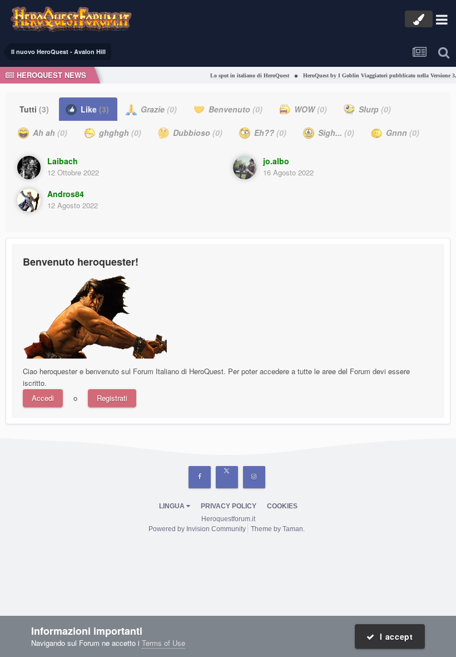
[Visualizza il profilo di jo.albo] (244, 167)
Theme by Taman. (278, 529)
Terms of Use (163, 643)
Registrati (112, 398)
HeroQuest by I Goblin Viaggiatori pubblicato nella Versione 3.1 (376, 75)
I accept (394, 636)
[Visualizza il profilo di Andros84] (29, 200)
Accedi (43, 398)
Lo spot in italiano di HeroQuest (244, 75)
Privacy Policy (228, 506)
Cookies (282, 506)
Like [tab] (93, 109)
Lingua (172, 506)
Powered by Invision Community (197, 529)
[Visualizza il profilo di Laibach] (29, 167)
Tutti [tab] (34, 109)
